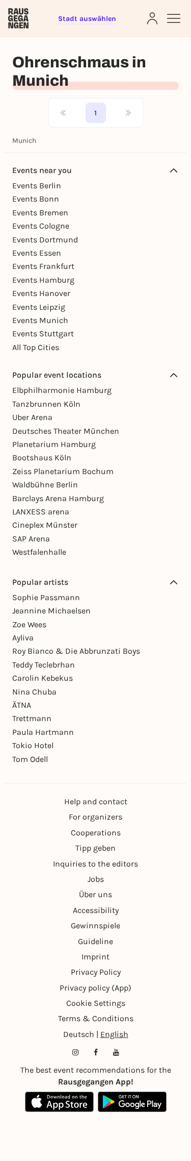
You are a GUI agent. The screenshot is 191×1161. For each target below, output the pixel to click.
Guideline (95, 941)
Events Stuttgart (43, 333)
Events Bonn (35, 199)
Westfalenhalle (39, 552)
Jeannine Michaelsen (51, 610)
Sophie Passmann (46, 597)
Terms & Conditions (95, 1018)
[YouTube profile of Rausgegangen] (116, 1052)
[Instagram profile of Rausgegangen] (75, 1052)
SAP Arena (31, 539)
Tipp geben (95, 848)
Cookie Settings (95, 1003)
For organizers (95, 817)
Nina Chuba (34, 692)
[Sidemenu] (174, 18)
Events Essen (36, 253)
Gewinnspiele (95, 925)
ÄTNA (21, 705)
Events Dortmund (45, 239)
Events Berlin (36, 185)
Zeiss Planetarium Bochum (63, 471)
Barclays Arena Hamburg (58, 498)
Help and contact (95, 801)
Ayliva (23, 638)
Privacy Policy (96, 972)
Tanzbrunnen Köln (46, 404)
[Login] (152, 18)
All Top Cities (35, 347)
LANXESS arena (40, 511)
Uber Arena (32, 417)
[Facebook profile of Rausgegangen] (96, 1052)
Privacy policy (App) (95, 988)
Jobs (96, 879)
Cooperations (96, 832)
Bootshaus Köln (41, 457)
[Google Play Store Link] (132, 1102)
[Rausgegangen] (18, 18)
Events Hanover (41, 293)
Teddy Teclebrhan (43, 665)
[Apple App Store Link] (59, 1102)
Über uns (95, 894)
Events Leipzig (38, 307)
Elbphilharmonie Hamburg (62, 390)
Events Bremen (40, 212)
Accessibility (96, 910)
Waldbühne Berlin (45, 484)
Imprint (95, 956)
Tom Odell (30, 759)
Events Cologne (40, 226)
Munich (24, 140)
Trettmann (31, 718)
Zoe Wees (29, 624)
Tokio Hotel (32, 745)
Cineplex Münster (44, 525)
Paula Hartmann (43, 732)
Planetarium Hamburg (54, 444)
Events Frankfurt (43, 266)
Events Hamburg (43, 280)
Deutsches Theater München (65, 431)
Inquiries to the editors (95, 864)
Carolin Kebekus (42, 678)
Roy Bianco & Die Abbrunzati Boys (76, 651)
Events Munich (40, 320)
